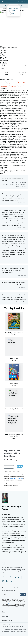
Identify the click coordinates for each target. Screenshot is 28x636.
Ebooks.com (13, 86)
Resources (5, 616)
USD (13, 11)
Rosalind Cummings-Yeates (9, 47)
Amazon (3, 83)
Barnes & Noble (22, 83)
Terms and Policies (7, 620)
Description (3, 88)
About (3, 612)
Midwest (16, 170)
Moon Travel (3, 57)
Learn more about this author (9, 556)
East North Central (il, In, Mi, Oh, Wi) (13, 171)
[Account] (22, 6)
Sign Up (19, 466)
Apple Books (12, 83)
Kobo (21, 86)
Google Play (4, 86)
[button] (14, 46)
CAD (13, 13)
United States (8, 170)
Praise (1, 173)
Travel (1, 170)
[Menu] (3, 5)
